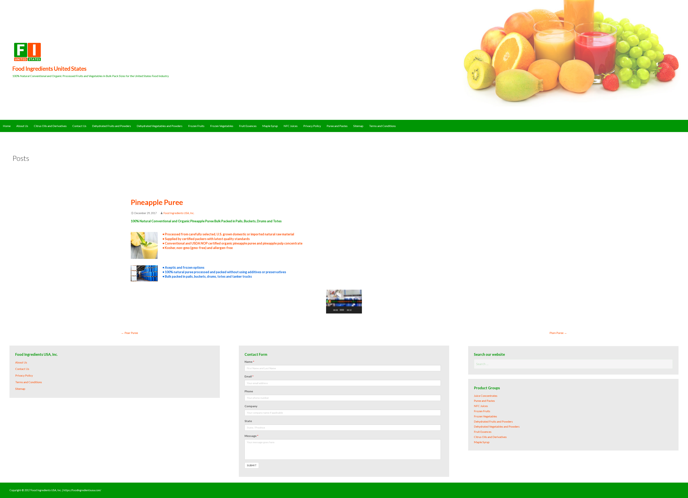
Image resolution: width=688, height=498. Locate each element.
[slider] (342, 310)
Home (7, 126)
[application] (344, 301)
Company (251, 406)
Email (249, 376)
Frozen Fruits (196, 126)
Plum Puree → (558, 332)
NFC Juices (291, 126)
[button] (344, 302)
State (248, 421)
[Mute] (354, 310)
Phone (249, 391)
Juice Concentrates (485, 395)
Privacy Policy (312, 126)
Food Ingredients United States (49, 68)
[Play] (331, 310)
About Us (22, 126)
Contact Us (79, 126)
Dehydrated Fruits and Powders (111, 126)
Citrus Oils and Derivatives (50, 126)
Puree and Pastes (337, 126)
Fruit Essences (248, 126)
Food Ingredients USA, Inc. (179, 213)
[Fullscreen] (358, 310)
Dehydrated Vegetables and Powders (159, 126)
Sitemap (358, 126)
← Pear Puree (129, 332)
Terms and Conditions (382, 126)
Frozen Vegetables (221, 126)
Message (251, 435)
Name (249, 361)
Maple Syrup (270, 126)
